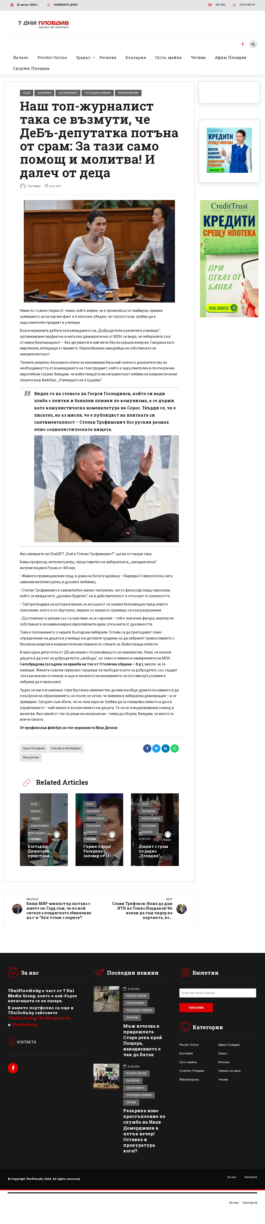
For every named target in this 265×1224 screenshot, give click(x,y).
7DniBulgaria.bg (53, 1017)
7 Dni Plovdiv (34, 186)
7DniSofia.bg (25, 1024)
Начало (20, 57)
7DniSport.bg (21, 1017)
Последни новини (98, 93)
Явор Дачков (31, 757)
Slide (26, 93)
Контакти (251, 1177)
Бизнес (36, 811)
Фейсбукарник (128, 93)
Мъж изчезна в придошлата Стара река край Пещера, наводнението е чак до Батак (142, 1040)
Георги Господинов (34, 748)
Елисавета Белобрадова (66, 748)
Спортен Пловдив (31, 68)
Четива (198, 57)
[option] (99, 251)
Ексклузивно (68, 93)
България (136, 57)
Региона (107, 57)
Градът (83, 57)
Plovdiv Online (52, 57)
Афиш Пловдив (230, 57)
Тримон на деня (229, 1070)
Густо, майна (168, 57)
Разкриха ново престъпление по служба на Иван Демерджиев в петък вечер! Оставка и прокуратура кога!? (144, 1131)
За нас (231, 1177)
